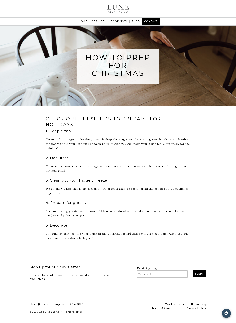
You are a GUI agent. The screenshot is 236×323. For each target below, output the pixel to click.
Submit (199, 273)
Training (199, 304)
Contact (150, 21)
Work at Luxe (175, 304)
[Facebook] (222, 7)
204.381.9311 (79, 304)
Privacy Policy (196, 308)
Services (99, 21)
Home (83, 21)
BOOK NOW (119, 21)
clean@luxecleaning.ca (47, 304)
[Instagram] (231, 7)
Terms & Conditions (166, 308)
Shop (136, 21)
